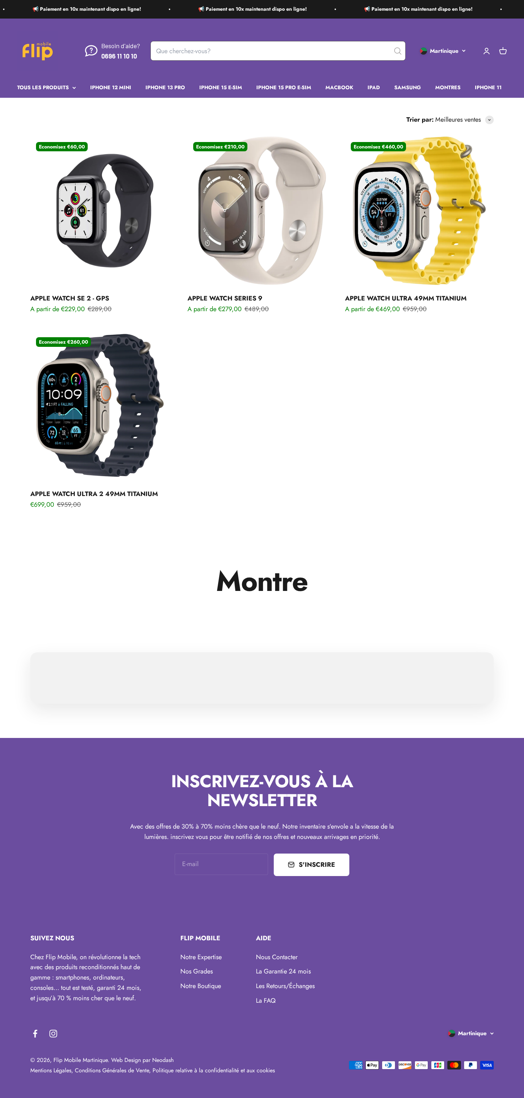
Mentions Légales (50, 1070)
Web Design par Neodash (142, 1060)
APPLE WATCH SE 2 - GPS (69, 298)
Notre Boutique (200, 986)
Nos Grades (196, 971)
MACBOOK (339, 87)
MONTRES (448, 87)
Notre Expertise (201, 957)
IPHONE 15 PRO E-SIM (283, 87)
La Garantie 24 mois (283, 971)
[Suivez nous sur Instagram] (53, 1033)
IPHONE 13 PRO (165, 87)
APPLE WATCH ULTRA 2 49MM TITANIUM (94, 494)
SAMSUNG (407, 87)
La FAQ (266, 1000)
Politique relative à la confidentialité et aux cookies (214, 1070)
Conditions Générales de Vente (112, 1070)
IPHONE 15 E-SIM (220, 87)
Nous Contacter (277, 957)
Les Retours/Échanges (285, 986)
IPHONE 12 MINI (110, 87)
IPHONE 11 (488, 87)
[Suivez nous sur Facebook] (35, 1033)
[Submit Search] (398, 51)
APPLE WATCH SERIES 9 (224, 298)
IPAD (374, 87)
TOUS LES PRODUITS (43, 87)
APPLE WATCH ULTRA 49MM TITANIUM (406, 298)
